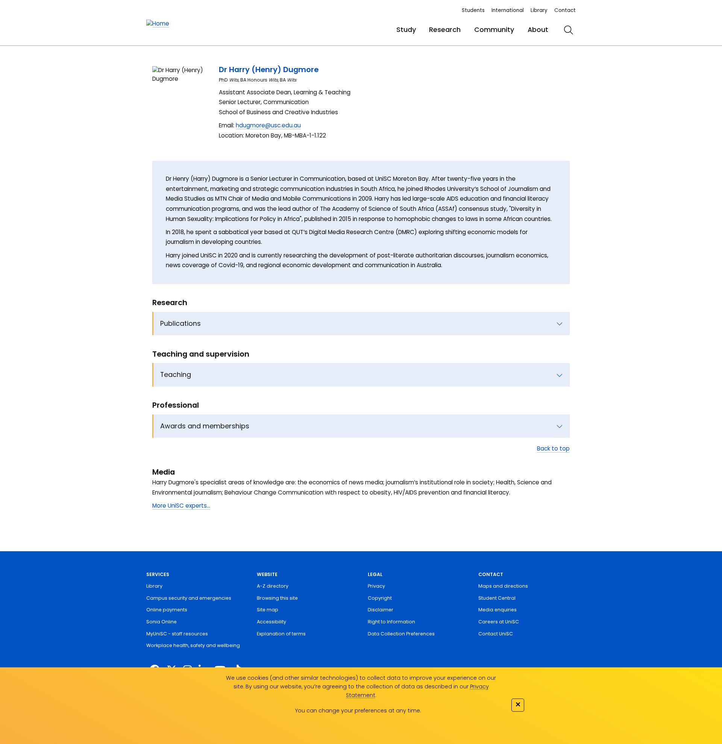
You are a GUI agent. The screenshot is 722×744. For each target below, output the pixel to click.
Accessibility (271, 621)
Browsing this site (277, 598)
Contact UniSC (495, 634)
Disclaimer (380, 609)
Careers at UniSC (498, 621)
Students (473, 10)
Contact (565, 10)
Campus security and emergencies (188, 598)
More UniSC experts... (181, 506)
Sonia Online (161, 621)
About (538, 29)
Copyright (380, 598)
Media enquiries (497, 609)
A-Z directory (272, 586)
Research (445, 29)
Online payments (166, 609)
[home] (157, 24)
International (507, 10)
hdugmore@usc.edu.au (268, 125)
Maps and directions (503, 586)
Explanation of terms (281, 634)
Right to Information (391, 621)
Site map (267, 609)
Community (494, 29)
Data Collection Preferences (401, 634)
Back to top (553, 448)
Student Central (497, 598)
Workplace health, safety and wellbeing (193, 645)
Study (406, 29)
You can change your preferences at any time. (358, 710)
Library (539, 10)
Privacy (376, 586)
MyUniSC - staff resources (177, 634)
